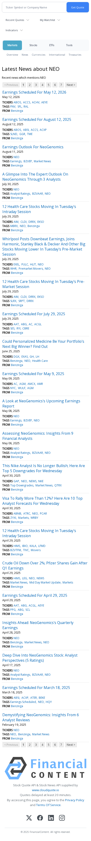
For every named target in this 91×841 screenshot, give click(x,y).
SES (12, 328)
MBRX (14, 226)
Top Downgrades (21, 485)
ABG (24, 324)
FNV (12, 107)
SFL (20, 107)
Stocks (33, 45)
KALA (33, 546)
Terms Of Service (48, 805)
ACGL (38, 324)
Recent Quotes (15, 20)
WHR (13, 269)
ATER (33, 698)
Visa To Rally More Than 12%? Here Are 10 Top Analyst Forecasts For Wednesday (42, 501)
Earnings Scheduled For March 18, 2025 (36, 687)
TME (29, 134)
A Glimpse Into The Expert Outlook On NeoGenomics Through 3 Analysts (35, 177)
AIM (16, 222)
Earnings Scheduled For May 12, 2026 (34, 92)
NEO (16, 157)
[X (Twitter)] (29, 818)
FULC (24, 264)
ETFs (51, 45)
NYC (13, 388)
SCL (27, 610)
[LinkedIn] (51, 818)
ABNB (17, 513)
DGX (16, 357)
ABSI (26, 130)
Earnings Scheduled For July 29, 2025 (33, 313)
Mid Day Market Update (45, 582)
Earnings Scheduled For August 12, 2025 (36, 119)
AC (30, 324)
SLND (13, 134)
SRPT (21, 301)
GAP (16, 481)
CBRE (25, 328)
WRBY (34, 518)
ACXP (43, 130)
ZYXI (13, 518)
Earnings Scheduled (23, 702)
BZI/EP (28, 161)
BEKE (42, 698)
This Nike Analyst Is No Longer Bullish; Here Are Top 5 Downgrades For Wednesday (43, 468)
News (25, 54)
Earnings (15, 161)
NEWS (32, 481)
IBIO (25, 546)
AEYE (44, 102)
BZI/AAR (37, 194)
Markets (12, 45)
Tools (69, 45)
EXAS (24, 357)
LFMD (42, 546)
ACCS (26, 102)
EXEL (16, 264)
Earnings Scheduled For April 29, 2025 (34, 595)
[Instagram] (62, 818)
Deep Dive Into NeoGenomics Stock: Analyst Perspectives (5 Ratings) (39, 658)
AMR (40, 384)
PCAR (43, 513)
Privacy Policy (74, 800)
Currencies (38, 54)
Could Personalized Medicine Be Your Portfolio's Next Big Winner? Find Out (43, 344)
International (57, 54)
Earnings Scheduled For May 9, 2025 (33, 373)
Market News (42, 161)
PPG (13, 610)
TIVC (26, 550)
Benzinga (17, 111)
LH (37, 357)
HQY (49, 702)
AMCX (31, 384)
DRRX (31, 222)
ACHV (35, 102)
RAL (26, 107)
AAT (16, 324)
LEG (24, 578)
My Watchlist (47, 20)
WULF (21, 388)
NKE (40, 481)
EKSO (40, 222)
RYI (19, 328)
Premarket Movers (31, 269)
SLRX (13, 301)
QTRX (58, 485)
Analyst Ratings (20, 194)
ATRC (26, 513)
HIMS (17, 546)
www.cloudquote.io (45, 790)
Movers (36, 550)
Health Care (40, 361)
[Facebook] (40, 818)
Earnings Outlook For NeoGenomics (32, 146)
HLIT (33, 264)
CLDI (24, 222)
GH (32, 357)
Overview (12, 54)
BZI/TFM (15, 550)
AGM (22, 384)
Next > (71, 85)
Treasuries (75, 54)
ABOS (17, 102)
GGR (22, 134)
